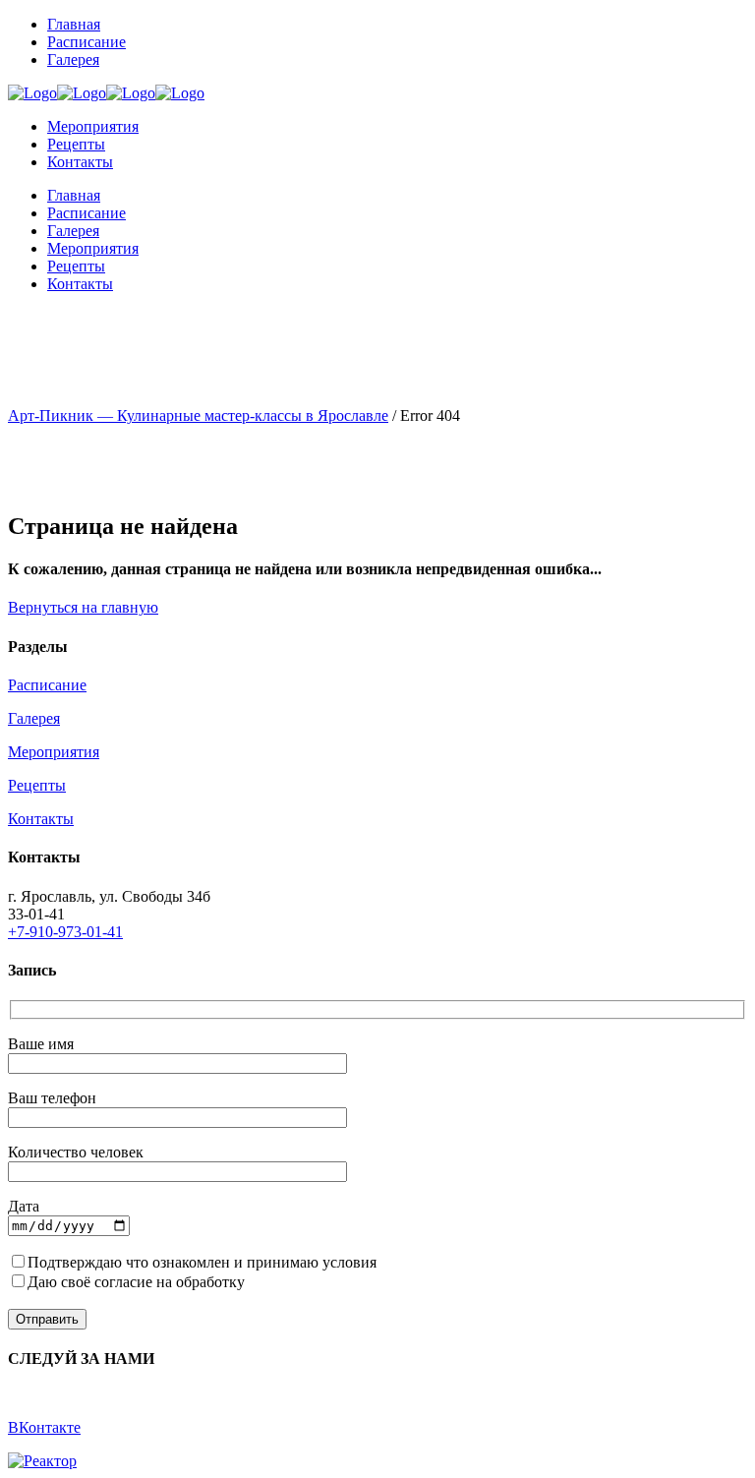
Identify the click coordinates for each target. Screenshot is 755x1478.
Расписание (47, 685)
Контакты (41, 818)
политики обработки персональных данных (527, 1262)
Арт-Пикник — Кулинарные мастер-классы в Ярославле (198, 415)
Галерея (34, 718)
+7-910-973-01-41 (65, 931)
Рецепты (37, 785)
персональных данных (324, 1281)
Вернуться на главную (83, 607)
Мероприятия (53, 751)
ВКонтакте (44, 1427)
